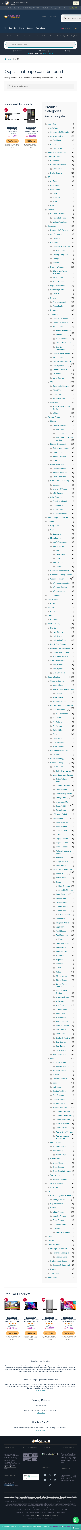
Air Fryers (59, 874)
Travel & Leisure (56, 1175)
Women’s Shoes (59, 591)
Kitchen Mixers (61, 976)
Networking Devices (73, 36)
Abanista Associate (10, 1467)
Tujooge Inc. (48, 1515)
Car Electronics (56, 234)
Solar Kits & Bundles (60, 501)
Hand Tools (54, 185)
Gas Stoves (60, 955)
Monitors (56, 263)
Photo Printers (58, 1220)
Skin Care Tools (59, 673)
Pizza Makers (61, 1017)
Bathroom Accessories (61, 1062)
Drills (55, 193)
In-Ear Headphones (63, 339)
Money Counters (59, 1200)
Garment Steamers (60, 1079)
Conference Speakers (61, 318)
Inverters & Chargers (60, 489)
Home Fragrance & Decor (60, 750)
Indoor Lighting (61, 433)
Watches (56, 413)
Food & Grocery (53, 599)
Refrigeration (58, 818)
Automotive (52, 124)
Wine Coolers (61, 866)
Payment (63, 1497)
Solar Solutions (56, 497)
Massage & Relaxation (58, 1249)
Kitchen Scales (61, 980)
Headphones (58, 326)
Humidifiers (57, 738)
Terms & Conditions (53, 1497)
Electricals (51, 210)
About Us (20, 1498)
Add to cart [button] (12, 141)
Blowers (56, 1075)
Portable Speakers (60, 370)
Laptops (56, 259)
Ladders (59, 693)
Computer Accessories (61, 246)
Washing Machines (60, 1107)
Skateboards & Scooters (59, 1261)
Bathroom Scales (59, 1071)
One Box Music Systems (62, 361)
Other (50, 1236)
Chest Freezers (61, 830)
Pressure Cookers (62, 1026)
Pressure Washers (62, 1124)
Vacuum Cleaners (59, 1103)
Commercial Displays (61, 386)
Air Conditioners (10, 36)
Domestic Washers (63, 1120)
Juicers (58, 968)
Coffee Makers (61, 911)
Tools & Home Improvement (63, 689)
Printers (53, 1208)
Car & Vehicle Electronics (59, 132)
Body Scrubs (58, 665)
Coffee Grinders (64, 915)
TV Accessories (59, 398)
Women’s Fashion (57, 579)
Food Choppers (61, 931)
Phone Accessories (60, 302)
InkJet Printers (58, 1212)
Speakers (53, 314)
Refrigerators (60, 857)
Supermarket (52, 1277)
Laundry (30, 28)
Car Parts (53, 144)
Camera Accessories (58, 165)
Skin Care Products (57, 661)
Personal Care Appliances (60, 648)
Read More (41, 1390)
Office (50, 1191)
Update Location (47, 53)
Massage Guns (61, 1257)
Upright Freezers (62, 861)
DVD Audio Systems (60, 322)
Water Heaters (58, 746)
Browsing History (73, 8)
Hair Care (54, 628)
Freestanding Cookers (64, 794)
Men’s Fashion (55, 538)
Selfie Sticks (57, 169)
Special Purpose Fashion (59, 571)
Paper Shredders (56, 1204)
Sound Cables (58, 281)
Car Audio (56, 238)
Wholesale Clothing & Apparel (61, 575)
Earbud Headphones (63, 330)
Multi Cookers (61, 1005)
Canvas (58, 567)
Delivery (69, 1497)
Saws (55, 201)
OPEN (76, 3)
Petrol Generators (59, 477)
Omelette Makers (62, 1009)
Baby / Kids (54, 526)
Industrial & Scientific (55, 1183)
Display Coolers (62, 839)
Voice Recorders (59, 378)
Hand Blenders (64, 886)
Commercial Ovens (63, 785)
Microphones (58, 357)
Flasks (60, 939)
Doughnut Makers (62, 923)
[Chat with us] (76, 1520)
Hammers (56, 197)
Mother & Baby (55, 1142)
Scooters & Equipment (61, 1265)
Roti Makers (60, 1034)
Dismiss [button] (77, 1528)
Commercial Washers (64, 1115)
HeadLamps (57, 148)
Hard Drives (60, 250)
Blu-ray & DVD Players (59, 230)
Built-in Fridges (61, 826)
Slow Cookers (61, 1042)
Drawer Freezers (62, 847)
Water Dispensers (59, 1054)
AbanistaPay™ (9, 1485)
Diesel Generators (60, 468)
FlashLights (60, 429)
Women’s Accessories (61, 583)
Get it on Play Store (68, 1526)
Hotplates (59, 960)
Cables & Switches (57, 214)
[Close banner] (2, 3)
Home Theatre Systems (62, 353)
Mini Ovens (60, 1001)
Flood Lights (57, 452)
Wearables (54, 402)
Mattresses (57, 1087)
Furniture (51, 607)
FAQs (75, 1497)
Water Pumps (58, 697)
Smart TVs (57, 394)
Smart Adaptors (58, 1163)
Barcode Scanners (63, 1232)
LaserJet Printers (59, 1216)
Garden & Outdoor (57, 681)
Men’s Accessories (60, 542)
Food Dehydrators (62, 943)
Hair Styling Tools (59, 640)
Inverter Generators (60, 473)
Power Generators (57, 464)
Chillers (58, 835)
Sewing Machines (59, 1091)
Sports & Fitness (54, 1245)
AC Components (62, 714)
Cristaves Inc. (33, 1515)
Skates (52, 1269)
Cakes (52, 603)
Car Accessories (56, 136)
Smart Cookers (58, 1167)
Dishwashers (58, 767)
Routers (56, 294)
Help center (23, 1497)
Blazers (58, 550)
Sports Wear (55, 1273)
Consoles (53, 620)
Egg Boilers (60, 927)
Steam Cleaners (59, 1099)
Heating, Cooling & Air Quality (61, 705)
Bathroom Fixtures (62, 1066)
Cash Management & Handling (61, 1195)
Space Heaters (58, 742)
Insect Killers (58, 685)
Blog (17, 1497)
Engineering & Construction (58, 517)
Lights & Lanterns (59, 425)
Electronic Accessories (58, 267)
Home (9, 59)
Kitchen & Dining (56, 763)
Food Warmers (61, 790)
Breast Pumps (61, 1155)
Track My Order (41, 1497)
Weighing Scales (59, 701)
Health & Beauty (54, 624)
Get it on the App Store (55, 1526)
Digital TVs (57, 390)
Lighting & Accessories (58, 444)
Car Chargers (58, 140)
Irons (55, 1083)
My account (31, 1497)
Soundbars (57, 374)
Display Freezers (62, 843)
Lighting (53, 421)
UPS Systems (58, 493)
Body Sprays (58, 669)
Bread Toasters (61, 894)
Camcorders (54, 161)
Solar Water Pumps (60, 513)
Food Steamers (61, 951)
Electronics (12, 28)
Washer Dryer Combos (48, 36)
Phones (53, 298)
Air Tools (53, 181)
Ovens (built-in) (61, 806)
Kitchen (21, 28)
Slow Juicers (60, 1046)
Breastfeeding (61, 36)
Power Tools (55, 189)
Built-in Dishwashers (63, 771)
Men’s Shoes (58, 562)
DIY (49, 177)
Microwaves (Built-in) (63, 802)
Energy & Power (54, 417)
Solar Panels (58, 509)
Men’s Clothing (58, 546)
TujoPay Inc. (55, 1515)
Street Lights (57, 460)
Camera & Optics (54, 157)
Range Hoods (61, 810)
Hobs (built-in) (61, 798)
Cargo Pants (60, 554)
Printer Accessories (60, 1224)
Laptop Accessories (57, 286)
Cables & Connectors (61, 448)
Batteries (56, 485)
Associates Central (30, 1498)
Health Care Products (58, 644)
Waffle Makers (61, 1050)
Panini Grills (60, 1013)
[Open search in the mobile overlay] (40, 45)
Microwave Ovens (62, 997)
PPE (52, 206)
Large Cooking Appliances (63, 775)
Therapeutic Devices (60, 656)
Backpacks (57, 534)
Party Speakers (58, 366)
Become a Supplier (42, 1498)
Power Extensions (60, 218)
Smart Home (55, 1159)
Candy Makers (61, 902)
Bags (52, 530)
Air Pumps (54, 1187)
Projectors (54, 310)
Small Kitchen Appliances (62, 870)
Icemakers (59, 964)
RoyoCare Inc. (40, 1515)
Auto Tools (54, 128)
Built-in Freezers (62, 822)
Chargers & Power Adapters (32, 36)
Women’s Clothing (60, 587)
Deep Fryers (60, 919)
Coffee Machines (62, 906)
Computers (54, 242)
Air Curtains (57, 722)
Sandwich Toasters (63, 1038)
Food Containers (62, 935)
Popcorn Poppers (62, 1022)
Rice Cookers (61, 1030)
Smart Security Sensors (62, 1171)
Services (51, 1241)
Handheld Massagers (61, 1253)
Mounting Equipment (60, 456)
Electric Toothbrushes (61, 652)
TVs (51, 382)
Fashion (51, 522)
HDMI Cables (58, 277)
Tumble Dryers (61, 1128)
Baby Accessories (59, 1146)
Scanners (56, 1228)
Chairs (52, 611)
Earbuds (59, 335)
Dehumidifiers (58, 730)
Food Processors (62, 947)
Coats (58, 558)
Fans (55, 734)
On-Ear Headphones (63, 343)
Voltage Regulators (60, 222)
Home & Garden (54, 677)
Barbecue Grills (61, 878)
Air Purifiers (57, 726)
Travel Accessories (60, 1179)
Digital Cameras (56, 173)
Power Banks (58, 306)
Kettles (58, 972)
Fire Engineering (54, 595)
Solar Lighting (58, 505)
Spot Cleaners (58, 1095)
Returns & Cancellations (57, 1498)
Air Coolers (57, 718)
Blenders (59, 882)
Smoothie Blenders (65, 890)
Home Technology (57, 759)
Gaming (19, 36)
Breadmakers (61, 898)
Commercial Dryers (63, 1111)
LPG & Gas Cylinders (61, 814)
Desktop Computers (60, 255)
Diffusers (56, 754)
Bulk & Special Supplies (57, 152)
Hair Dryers (57, 636)
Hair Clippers (58, 632)
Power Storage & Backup (59, 481)
